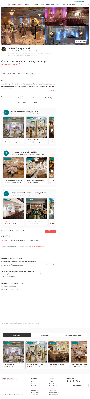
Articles (33, 383)
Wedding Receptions (8, 274)
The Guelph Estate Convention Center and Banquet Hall (14, 180)
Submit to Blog (35, 385)
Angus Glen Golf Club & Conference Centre (14, 221)
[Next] (52, 130)
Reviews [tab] (4, 240)
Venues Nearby (45, 335)
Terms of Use (34, 394)
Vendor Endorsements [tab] (18, 240)
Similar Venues (11, 73)
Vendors (48, 4)
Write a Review (49, 231)
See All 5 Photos (82, 41)
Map (32, 73)
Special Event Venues (22, 323)
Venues (27, 4)
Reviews (19, 73)
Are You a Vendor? (36, 388)
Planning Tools (71, 4)
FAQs (26, 73)
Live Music (52, 392)
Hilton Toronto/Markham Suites (36, 221)
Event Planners (34, 4)
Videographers (53, 390)
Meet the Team (35, 390)
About (3, 73)
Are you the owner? (10, 64)
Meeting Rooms (13, 323)
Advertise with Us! (78, 385)
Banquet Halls (20, 55)
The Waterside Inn (10, 139)
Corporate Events (26, 274)
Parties (42, 274)
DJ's (57, 392)
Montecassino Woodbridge (57, 364)
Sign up (87, 4)
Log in (81, 4)
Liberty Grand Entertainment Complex (36, 180)
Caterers (42, 4)
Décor (51, 394)
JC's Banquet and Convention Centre (36, 139)
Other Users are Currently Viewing (73, 335)
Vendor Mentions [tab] (35, 240)
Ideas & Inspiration (56, 4)
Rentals (56, 394)
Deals (64, 4)
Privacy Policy (35, 392)
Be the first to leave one (38, 246)
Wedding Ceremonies (8, 276)
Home (9, 55)
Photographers (53, 388)
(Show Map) (33, 51)
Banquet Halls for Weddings (33, 323)
